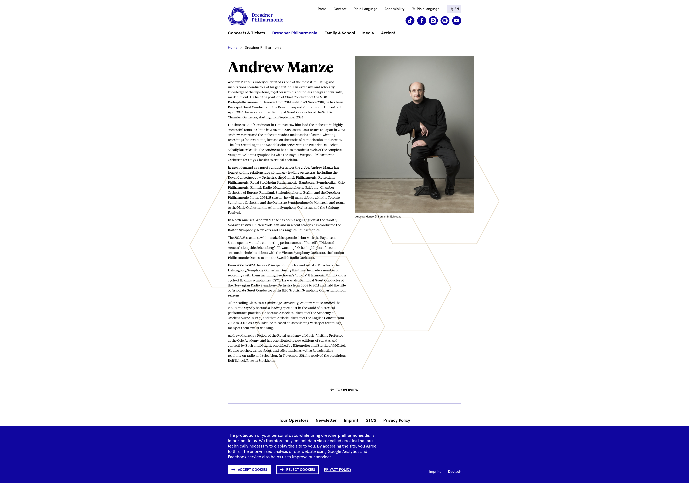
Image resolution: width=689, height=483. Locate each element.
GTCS (370, 420)
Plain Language (365, 9)
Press (322, 9)
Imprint (351, 420)
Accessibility (394, 9)
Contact (340, 9)
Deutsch (454, 472)
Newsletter (326, 420)
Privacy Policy (396, 420)
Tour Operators (293, 420)
